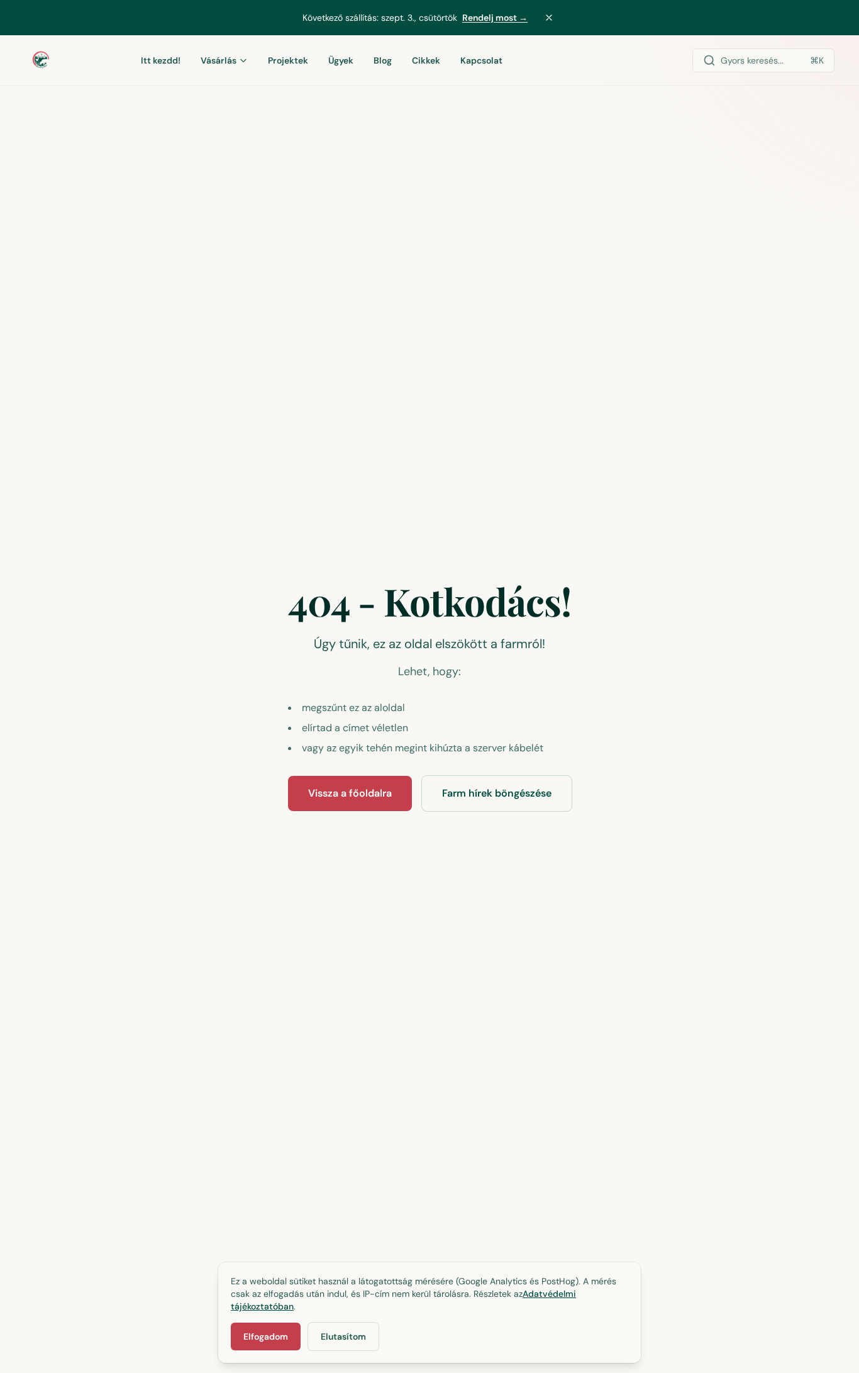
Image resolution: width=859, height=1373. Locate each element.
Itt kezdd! (160, 60)
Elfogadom (265, 1336)
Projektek (288, 60)
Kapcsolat (481, 60)
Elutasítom (343, 1336)
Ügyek (340, 60)
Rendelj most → (495, 17)
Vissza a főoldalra (350, 793)
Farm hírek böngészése (496, 793)
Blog (383, 60)
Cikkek (426, 60)
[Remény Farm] (69, 60)
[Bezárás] (549, 17)
